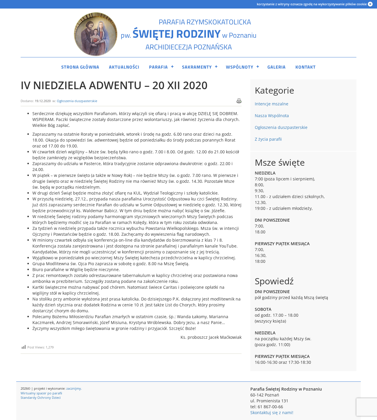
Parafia (158, 67)
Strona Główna (80, 67)
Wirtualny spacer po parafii (41, 393)
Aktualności (124, 67)
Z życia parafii (268, 139)
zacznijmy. (74, 388)
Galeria (276, 67)
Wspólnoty (239, 67)
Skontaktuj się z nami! (271, 412)
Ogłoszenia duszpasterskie (77, 101)
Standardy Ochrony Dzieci (41, 397)
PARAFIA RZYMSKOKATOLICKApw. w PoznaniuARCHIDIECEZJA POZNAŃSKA (189, 34)
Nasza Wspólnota (272, 115)
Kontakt (305, 67)
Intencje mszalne (271, 104)
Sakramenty (197, 67)
